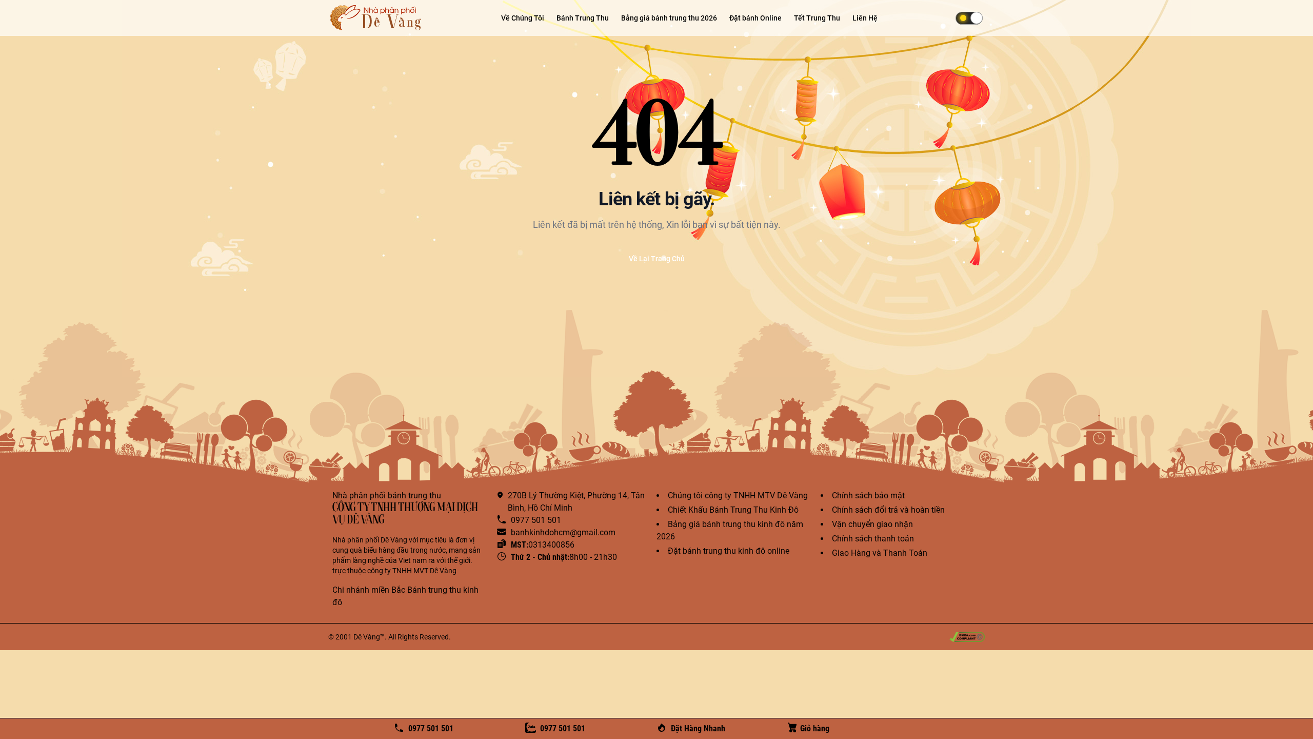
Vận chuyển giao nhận (872, 524)
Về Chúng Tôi (522, 18)
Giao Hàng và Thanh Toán (879, 553)
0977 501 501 (430, 728)
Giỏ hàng (814, 728)
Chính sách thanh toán (873, 538)
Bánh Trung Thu (582, 18)
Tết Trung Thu (817, 18)
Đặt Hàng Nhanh (698, 728)
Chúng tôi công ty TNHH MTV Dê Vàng (738, 495)
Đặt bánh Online (755, 18)
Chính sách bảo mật (868, 495)
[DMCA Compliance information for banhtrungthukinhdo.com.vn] (967, 637)
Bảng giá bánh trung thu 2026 (669, 18)
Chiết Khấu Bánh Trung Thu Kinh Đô (733, 510)
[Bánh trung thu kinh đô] (376, 18)
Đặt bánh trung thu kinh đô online (728, 551)
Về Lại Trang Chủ (657, 259)
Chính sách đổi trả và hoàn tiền (888, 510)
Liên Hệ (865, 18)
